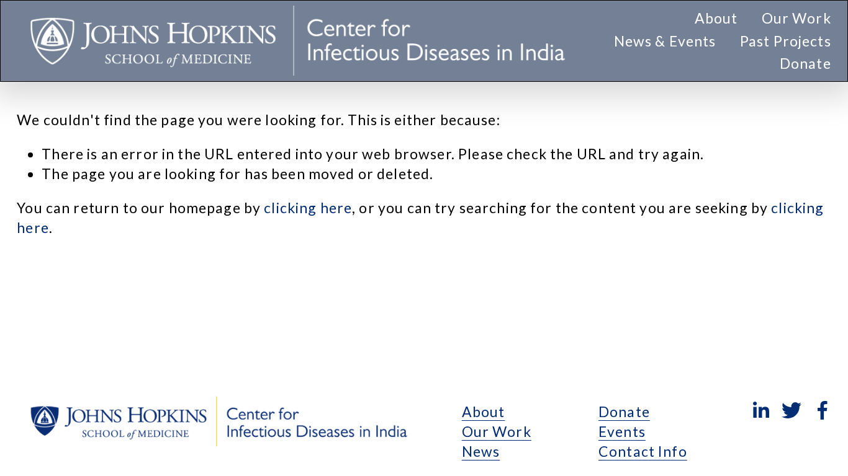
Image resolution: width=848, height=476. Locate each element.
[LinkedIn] (760, 410)
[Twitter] (791, 410)
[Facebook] (822, 410)
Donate (805, 63)
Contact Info (642, 451)
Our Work (496, 431)
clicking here (308, 207)
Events (622, 431)
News (481, 451)
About (483, 411)
